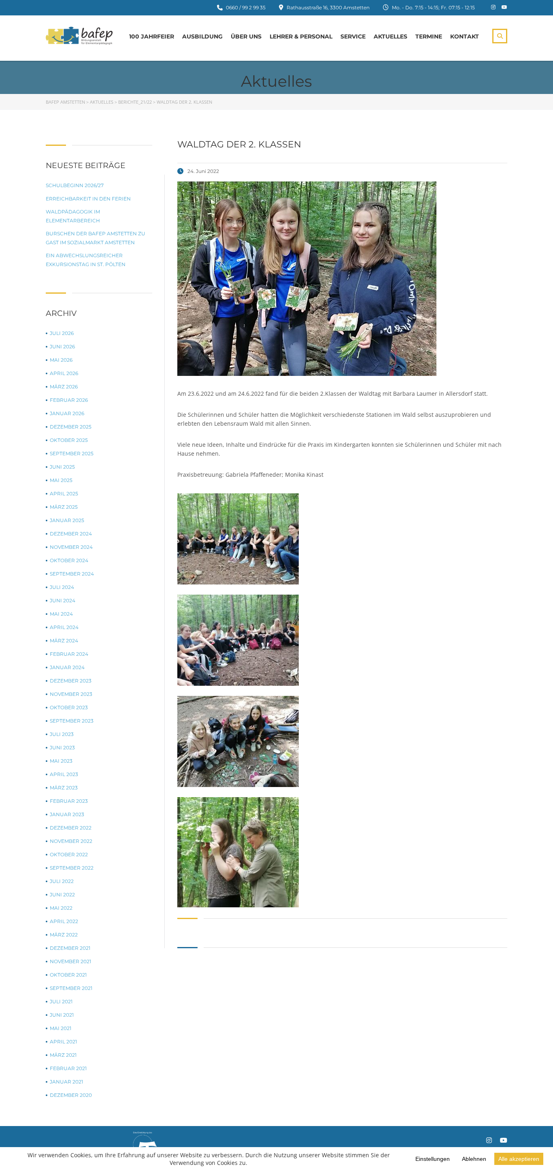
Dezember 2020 (71, 1095)
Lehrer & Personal (301, 36)
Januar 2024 (67, 667)
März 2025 (64, 507)
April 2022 (64, 921)
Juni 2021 (62, 1015)
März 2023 (64, 788)
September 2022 (72, 868)
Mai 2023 (61, 761)
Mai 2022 (61, 908)
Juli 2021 (61, 1001)
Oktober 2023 (69, 707)
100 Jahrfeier (151, 36)
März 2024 (64, 641)
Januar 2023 (67, 814)
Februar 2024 (69, 654)
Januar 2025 (67, 520)
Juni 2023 (62, 747)
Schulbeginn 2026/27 (75, 185)
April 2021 (63, 1042)
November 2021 (70, 961)
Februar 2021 (68, 1068)
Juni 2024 (62, 600)
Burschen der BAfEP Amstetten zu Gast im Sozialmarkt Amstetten (95, 237)
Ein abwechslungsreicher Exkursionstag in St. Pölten (85, 259)
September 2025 (72, 453)
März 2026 (64, 387)
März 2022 (64, 935)
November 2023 (71, 694)
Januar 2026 (67, 413)
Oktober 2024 (69, 560)
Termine (428, 36)
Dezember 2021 (70, 948)
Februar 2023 (69, 801)
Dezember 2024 (71, 534)
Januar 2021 (66, 1082)
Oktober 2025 (69, 440)
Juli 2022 (62, 881)
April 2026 (64, 373)
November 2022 (71, 841)
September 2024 (72, 574)
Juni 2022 (62, 895)
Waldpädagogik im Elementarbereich (73, 216)
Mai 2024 (61, 614)
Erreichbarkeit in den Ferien (88, 199)
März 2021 (63, 1055)
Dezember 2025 (70, 427)
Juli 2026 (62, 333)
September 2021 (71, 988)
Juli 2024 (62, 587)
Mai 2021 (60, 1028)
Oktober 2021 (68, 975)
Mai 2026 (61, 360)
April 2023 (64, 774)
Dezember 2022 (70, 828)
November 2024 (71, 547)
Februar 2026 (69, 400)
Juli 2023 (62, 734)
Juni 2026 (62, 346)
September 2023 (72, 721)
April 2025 (64, 494)
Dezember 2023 (70, 681)
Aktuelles (390, 36)
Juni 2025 (62, 467)
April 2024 (64, 627)
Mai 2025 (61, 480)
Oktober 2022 (69, 854)
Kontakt (464, 36)
